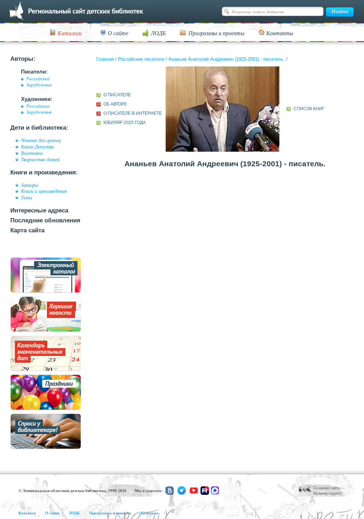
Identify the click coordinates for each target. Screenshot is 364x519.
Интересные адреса (39, 210)
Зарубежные (39, 84)
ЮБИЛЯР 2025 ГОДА (124, 122)
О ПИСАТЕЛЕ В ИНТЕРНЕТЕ (132, 113)
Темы (26, 197)
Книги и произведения (44, 191)
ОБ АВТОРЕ (115, 104)
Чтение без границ (41, 140)
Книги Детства (37, 147)
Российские (38, 78)
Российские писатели (141, 59)
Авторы (29, 185)
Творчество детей (40, 159)
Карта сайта (27, 230)
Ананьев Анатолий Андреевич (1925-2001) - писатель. (226, 59)
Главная (105, 59)
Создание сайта (327, 488)
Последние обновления (45, 220)
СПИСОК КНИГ (309, 108)
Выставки (32, 153)
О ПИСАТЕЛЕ (117, 94)
